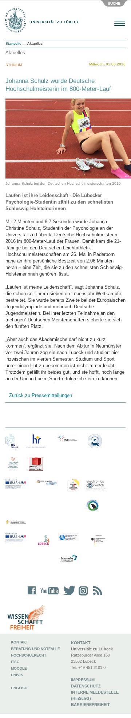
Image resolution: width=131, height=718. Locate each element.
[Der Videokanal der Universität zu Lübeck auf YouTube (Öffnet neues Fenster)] (48, 595)
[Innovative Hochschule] (68, 559)
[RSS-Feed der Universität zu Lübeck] (96, 595)
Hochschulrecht (28, 655)
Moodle (19, 668)
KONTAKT (81, 643)
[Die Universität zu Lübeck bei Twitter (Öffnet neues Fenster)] (67, 595)
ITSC (15, 662)
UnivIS (17, 675)
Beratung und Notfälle (35, 649)
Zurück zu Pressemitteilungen (40, 395)
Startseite (13, 43)
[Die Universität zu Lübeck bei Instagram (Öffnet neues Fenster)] (82, 595)
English (19, 688)
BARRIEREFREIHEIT (90, 704)
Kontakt (19, 642)
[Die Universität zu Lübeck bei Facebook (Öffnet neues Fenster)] (31, 595)
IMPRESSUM (83, 680)
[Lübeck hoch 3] (43, 540)
